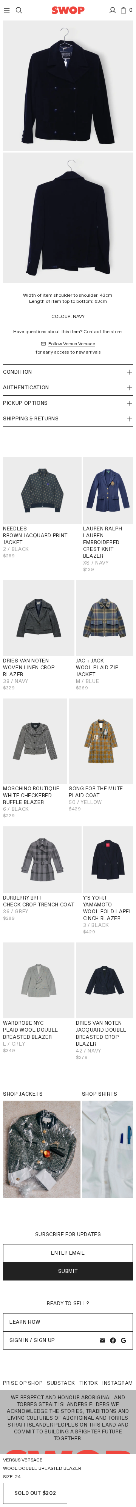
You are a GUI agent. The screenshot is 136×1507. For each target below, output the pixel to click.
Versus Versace (23, 1460)
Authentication (26, 387)
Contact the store (102, 331)
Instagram (117, 1383)
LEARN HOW (24, 1322)
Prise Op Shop (22, 1383)
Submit (68, 1271)
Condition (17, 372)
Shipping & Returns (31, 419)
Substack (61, 1383)
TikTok (88, 1383)
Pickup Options (25, 403)
